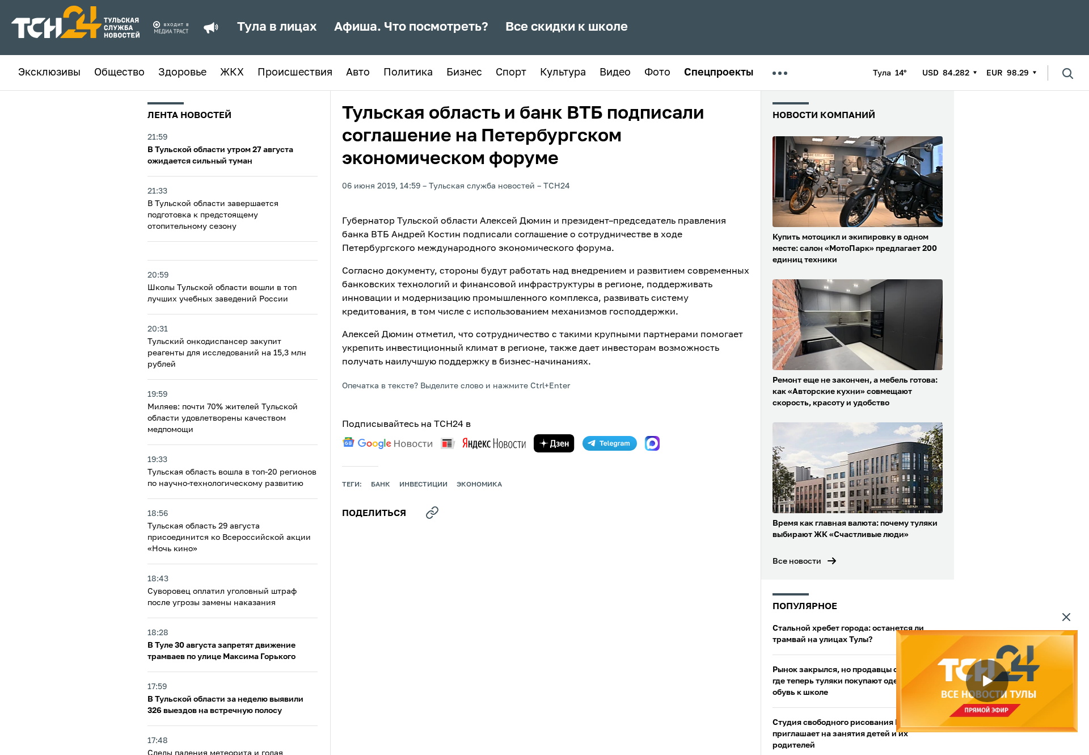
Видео (615, 73)
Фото (657, 73)
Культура (563, 73)
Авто (358, 73)
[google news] (387, 443)
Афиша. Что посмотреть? (411, 27)
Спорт (511, 73)
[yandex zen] (554, 443)
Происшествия (295, 73)
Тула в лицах (277, 27)
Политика (408, 73)
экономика (479, 484)
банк (380, 484)
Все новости (797, 561)
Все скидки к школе (566, 27)
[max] (652, 443)
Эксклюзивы (49, 73)
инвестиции (423, 484)
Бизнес (464, 73)
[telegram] (610, 443)
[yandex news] (483, 443)
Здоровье (182, 73)
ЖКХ (232, 73)
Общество (119, 73)
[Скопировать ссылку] (432, 513)
